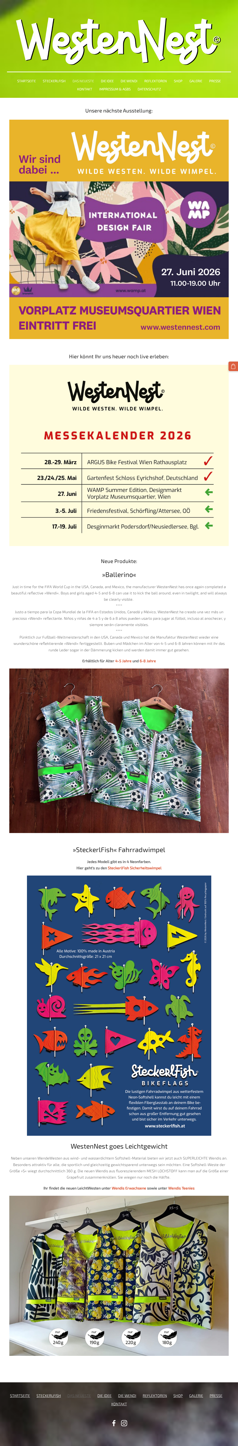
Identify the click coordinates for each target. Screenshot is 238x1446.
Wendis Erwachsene (128, 1188)
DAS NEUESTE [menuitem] (83, 81)
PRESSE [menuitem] (215, 81)
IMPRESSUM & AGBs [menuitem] (115, 89)
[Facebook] (114, 1423)
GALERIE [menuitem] (195, 81)
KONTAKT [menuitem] (84, 89)
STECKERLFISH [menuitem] (54, 81)
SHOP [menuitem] (178, 81)
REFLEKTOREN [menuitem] (155, 81)
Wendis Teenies (181, 1188)
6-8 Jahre (148, 661)
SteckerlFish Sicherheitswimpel (135, 868)
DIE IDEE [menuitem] (107, 81)
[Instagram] (124, 1423)
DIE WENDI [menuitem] (129, 81)
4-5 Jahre (123, 661)
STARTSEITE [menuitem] (26, 81)
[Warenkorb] (233, 366)
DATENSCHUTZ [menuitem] (149, 89)
